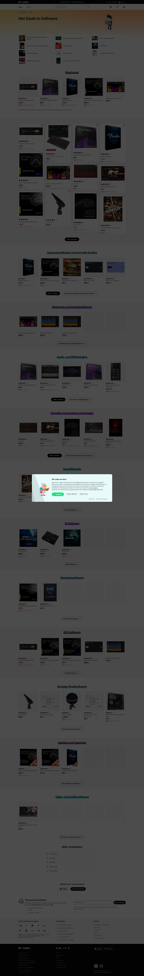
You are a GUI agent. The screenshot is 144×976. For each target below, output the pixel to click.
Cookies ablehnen (71, 494)
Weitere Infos (84, 494)
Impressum (92, 499)
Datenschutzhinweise (102, 499)
